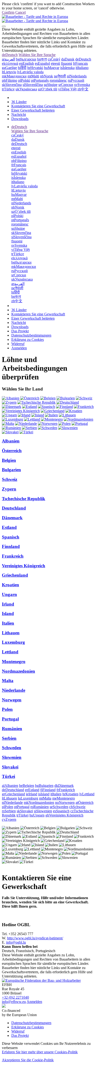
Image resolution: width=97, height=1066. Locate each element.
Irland (8, 604)
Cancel (20, 12)
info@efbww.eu (14, 1002)
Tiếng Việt (67, 89)
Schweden (11, 747)
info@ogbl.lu (16, 942)
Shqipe (50, 85)
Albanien (11, 440)
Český (54, 59)
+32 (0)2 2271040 (15, 997)
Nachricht (18, 115)
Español (42, 63)
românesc (58, 80)
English (26, 63)
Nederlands (77, 76)
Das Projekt (20, 331)
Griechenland (15, 575)
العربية (8, 59)
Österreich (12, 450)
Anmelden (19, 348)
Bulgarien (11, 469)
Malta (7, 680)
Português (40, 80)
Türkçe (8, 89)
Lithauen (11, 632)
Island (8, 613)
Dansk (67, 59)
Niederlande (13, 690)
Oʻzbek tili (47, 89)
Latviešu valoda (30, 72)
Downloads (19, 119)
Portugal (10, 718)
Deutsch (10, 55)
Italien (8, 623)
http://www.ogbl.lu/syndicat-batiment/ (35, 938)
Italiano (82, 68)
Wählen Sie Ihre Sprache (37, 55)
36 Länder (19, 102)
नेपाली (60, 76)
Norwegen (11, 699)
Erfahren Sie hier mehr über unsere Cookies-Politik (40, 1052)
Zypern (9, 489)
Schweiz (9, 479)
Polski (24, 80)
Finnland (11, 546)
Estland (9, 527)
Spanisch (10, 537)
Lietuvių (9, 72)
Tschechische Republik (23, 498)
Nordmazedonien (18, 671)
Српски (65, 85)
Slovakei (10, 766)
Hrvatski (35, 68)
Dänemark (12, 517)
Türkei (8, 776)
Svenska (82, 85)
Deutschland (14, 508)
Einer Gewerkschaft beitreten (33, 110)
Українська (26, 89)
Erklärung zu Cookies (27, 340)
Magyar (51, 68)
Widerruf (17, 344)
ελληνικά (10, 63)
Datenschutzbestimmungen (31, 335)
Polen (7, 709)
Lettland (10, 651)
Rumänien (12, 728)
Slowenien (11, 757)
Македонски (14, 76)
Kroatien (10, 584)
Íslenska (67, 68)
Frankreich (13, 556)
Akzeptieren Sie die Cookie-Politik (28, 1060)
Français (80, 63)
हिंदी (22, 68)
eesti (55, 63)
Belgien (9, 460)
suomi (66, 63)
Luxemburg (13, 642)
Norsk (46, 76)
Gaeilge (9, 68)
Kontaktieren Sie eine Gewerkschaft (38, 106)
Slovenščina (33, 85)
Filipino (9, 80)
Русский (76, 80)
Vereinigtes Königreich (23, 565)
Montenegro (13, 661)
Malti (33, 76)
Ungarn (9, 594)
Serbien (9, 738)
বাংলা (42, 59)
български (26, 59)
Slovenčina (12, 85)
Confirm (8, 12)
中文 (83, 89)
